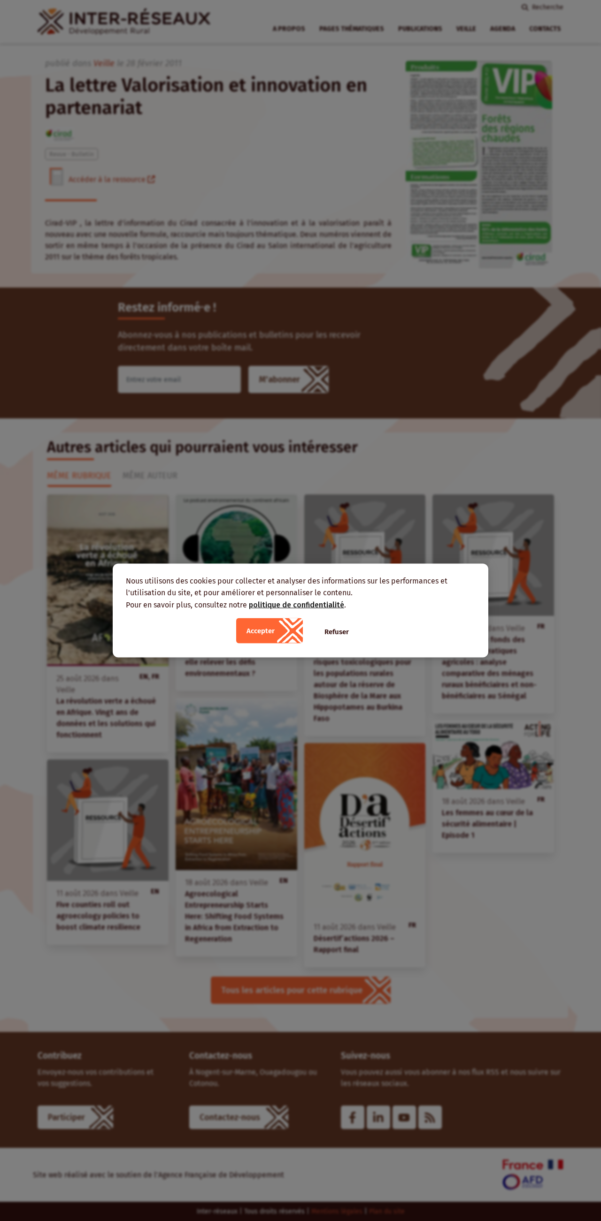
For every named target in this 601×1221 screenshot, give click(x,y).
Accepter (261, 631)
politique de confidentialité (296, 604)
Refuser (336, 632)
